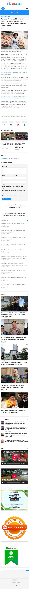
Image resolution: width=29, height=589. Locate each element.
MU (24, 116)
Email (16, 175)
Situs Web (4, 180)
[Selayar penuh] (26, 463)
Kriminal (17, 312)
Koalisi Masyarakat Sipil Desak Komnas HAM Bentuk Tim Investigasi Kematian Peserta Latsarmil (13, 339)
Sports (2, 16)
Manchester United (19, 116)
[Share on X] (4, 123)
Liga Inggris (13, 116)
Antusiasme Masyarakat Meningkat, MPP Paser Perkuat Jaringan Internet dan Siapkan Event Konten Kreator (16, 435)
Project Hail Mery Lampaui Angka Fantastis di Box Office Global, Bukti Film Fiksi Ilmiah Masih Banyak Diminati (16, 428)
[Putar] (2, 463)
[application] (14, 457)
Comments (6, 158)
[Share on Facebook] (11, 123)
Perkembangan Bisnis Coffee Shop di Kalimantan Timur (14, 244)
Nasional (7, 335)
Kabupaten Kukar (4, 312)
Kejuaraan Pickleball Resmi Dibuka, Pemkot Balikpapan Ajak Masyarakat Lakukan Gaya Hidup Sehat (20, 144)
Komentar (4, 166)
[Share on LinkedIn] (24, 123)
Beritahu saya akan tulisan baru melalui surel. (12, 195)
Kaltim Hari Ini (12, 312)
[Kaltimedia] (11, 12)
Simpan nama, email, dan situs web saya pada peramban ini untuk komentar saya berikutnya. (13, 185)
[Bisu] (24, 463)
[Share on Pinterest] (18, 123)
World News (7, 16)
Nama (4, 175)
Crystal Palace (7, 116)
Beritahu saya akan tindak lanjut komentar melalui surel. (13, 191)
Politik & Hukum (23, 312)
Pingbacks (16, 158)
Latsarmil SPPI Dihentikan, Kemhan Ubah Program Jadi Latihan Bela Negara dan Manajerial (12, 387)
